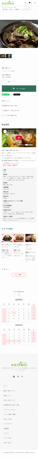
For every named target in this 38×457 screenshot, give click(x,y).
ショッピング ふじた (11, 7)
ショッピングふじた (26, 9)
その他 (10, 9)
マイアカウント (8, 424)
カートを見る (7, 438)
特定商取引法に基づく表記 (9, 106)
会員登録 (6, 428)
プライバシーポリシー (10, 410)
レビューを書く (18, 274)
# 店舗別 (16, 9)
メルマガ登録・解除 (9, 414)
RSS (5, 419)
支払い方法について (9, 400)
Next (36, 34)
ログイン (6, 433)
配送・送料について (9, 391)
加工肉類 (5, 9)
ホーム (3, 7)
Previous (2, 34)
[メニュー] (35, 2)
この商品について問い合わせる (11, 110)
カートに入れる (20, 89)
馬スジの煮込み (18, 245)
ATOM (10, 419)
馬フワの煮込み (6, 245)
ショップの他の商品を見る (9, 115)
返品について (6, 101)
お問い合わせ (7, 443)
